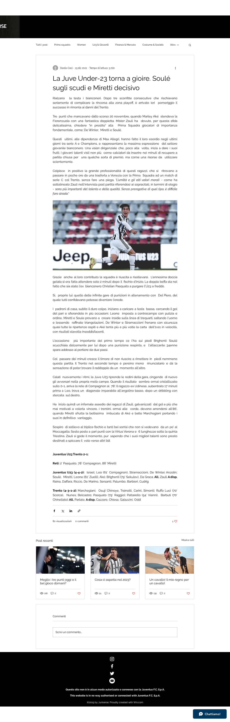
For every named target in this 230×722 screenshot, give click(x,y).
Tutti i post (41, 44)
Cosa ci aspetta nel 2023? (113, 579)
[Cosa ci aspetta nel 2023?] (115, 560)
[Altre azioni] (175, 68)
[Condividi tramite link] (79, 510)
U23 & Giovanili (100, 44)
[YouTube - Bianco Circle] (112, 680)
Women (81, 44)
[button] (189, 45)
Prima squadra (62, 44)
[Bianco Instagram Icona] (112, 659)
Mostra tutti (188, 540)
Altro (172, 44)
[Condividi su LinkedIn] (70, 510)
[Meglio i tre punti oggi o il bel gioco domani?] (60, 560)
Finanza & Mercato (125, 44)
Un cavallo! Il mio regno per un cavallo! (169, 581)
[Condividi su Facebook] (54, 510)
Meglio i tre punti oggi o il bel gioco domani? (58, 581)
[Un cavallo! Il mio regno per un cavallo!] (169, 560)
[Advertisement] (61, 7)
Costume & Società (152, 44)
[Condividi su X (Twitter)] (62, 510)
